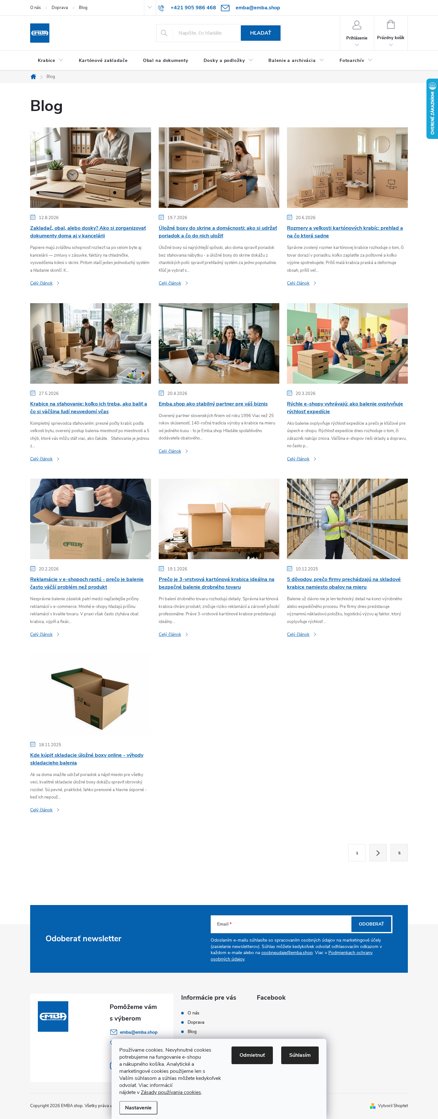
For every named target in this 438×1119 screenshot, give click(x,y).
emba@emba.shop (138, 1032)
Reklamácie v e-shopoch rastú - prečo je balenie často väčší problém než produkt (87, 583)
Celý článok (41, 283)
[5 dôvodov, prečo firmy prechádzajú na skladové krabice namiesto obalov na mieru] (347, 518)
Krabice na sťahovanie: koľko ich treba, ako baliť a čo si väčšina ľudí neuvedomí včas (88, 407)
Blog (83, 8)
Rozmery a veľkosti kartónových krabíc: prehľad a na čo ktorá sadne (345, 232)
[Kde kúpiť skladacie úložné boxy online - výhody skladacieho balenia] (90, 694)
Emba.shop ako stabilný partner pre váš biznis (213, 403)
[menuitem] (50, 61)
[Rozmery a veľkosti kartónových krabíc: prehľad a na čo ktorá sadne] (347, 167)
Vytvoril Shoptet (393, 1106)
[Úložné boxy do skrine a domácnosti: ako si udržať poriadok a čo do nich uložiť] (219, 167)
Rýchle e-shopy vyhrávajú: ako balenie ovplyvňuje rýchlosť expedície (345, 407)
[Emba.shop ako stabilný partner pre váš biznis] (219, 342)
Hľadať (260, 33)
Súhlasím (300, 1055)
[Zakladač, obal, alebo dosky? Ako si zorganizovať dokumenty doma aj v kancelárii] (90, 167)
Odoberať (371, 924)
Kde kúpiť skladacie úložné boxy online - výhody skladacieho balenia (86, 759)
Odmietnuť (252, 1055)
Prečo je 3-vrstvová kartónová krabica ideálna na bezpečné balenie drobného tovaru (216, 583)
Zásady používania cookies (171, 1092)
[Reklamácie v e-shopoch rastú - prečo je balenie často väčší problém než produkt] (90, 518)
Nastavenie (138, 1107)
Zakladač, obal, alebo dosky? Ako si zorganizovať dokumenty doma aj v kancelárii (88, 232)
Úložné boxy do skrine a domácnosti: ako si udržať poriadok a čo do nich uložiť (218, 232)
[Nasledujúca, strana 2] (378, 852)
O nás (35, 8)
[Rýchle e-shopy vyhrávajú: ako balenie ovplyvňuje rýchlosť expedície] (347, 342)
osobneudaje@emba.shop (287, 953)
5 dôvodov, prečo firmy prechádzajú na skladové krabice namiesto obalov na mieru (344, 583)
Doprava (60, 8)
